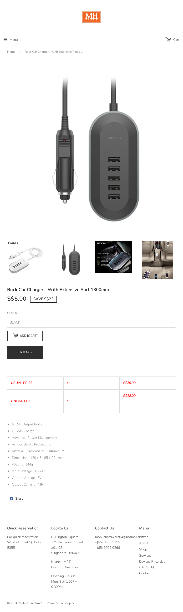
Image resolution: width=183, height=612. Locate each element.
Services (145, 555)
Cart (175, 39)
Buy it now (25, 352)
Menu (14, 39)
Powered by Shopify (60, 603)
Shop (143, 549)
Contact (145, 573)
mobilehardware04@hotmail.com (119, 537)
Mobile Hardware (30, 603)
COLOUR (13, 313)
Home (11, 52)
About (143, 543)
